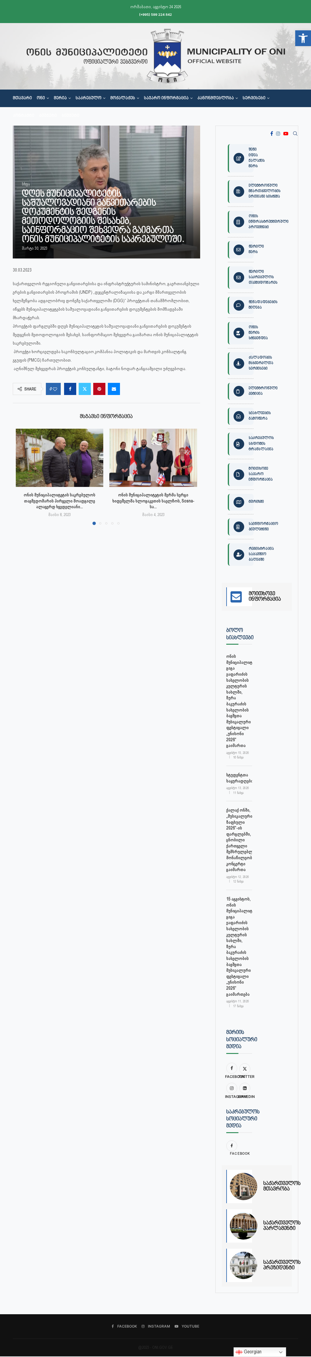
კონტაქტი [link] (23, 116)
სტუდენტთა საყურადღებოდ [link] (239, 777)
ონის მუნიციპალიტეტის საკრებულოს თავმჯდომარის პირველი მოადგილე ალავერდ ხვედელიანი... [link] (59, 500)
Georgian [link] (252, 1352)
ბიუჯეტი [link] (48, 116)
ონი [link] (41, 98)
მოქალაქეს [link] (122, 98)
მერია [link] (60, 98)
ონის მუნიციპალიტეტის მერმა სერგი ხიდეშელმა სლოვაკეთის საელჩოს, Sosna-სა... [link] (153, 500)
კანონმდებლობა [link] (215, 98)
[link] (303, 38)
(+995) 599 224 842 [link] (155, 14)
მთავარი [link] (22, 98)
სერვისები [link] (254, 98)
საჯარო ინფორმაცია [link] (166, 98)
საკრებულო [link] (88, 98)
